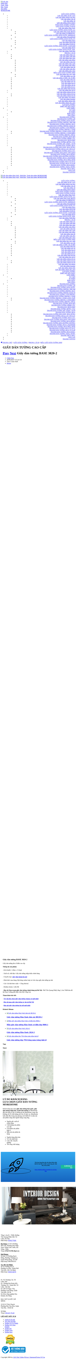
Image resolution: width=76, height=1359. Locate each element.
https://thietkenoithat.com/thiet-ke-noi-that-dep (46, 1170)
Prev (6, 353)
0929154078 (12, 1272)
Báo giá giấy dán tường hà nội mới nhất (17, 1005)
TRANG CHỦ (7, 342)
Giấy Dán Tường (18, 1357)
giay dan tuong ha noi (19, 977)
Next (13, 353)
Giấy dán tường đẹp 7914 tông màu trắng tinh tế (27, 1040)
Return (9, 363)
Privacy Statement (30, 1357)
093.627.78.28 (9, 1313)
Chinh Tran (10, 358)
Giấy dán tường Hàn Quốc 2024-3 (21, 1032)
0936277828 (12, 1240)
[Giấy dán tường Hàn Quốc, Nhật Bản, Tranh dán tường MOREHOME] (5, 10)
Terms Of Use (40, 1357)
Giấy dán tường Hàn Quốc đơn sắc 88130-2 (24, 1017)
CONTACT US (68, 1166)
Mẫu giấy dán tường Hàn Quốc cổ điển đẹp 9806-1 (27, 1025)
